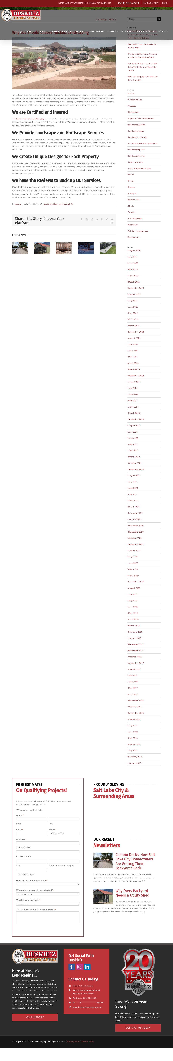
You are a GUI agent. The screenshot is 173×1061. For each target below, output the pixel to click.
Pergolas (132, 193)
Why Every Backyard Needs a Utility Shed (132, 893)
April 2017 (133, 694)
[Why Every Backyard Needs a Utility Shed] (103, 896)
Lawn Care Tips (135, 162)
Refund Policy (88, 1042)
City (18, 865)
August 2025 (134, 294)
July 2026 (133, 257)
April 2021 (133, 500)
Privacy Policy (73, 1042)
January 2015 (134, 763)
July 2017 (133, 675)
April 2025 (133, 319)
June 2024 (133, 350)
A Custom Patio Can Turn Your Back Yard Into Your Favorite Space (143, 66)
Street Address (23, 847)
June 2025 (133, 307)
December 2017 (136, 644)
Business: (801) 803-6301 (85, 998)
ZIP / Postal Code (25, 874)
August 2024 (134, 338)
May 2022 (133, 444)
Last (51, 823)
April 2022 (133, 450)
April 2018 (133, 619)
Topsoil (131, 212)
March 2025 (134, 325)
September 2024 (136, 332)
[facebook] (71, 967)
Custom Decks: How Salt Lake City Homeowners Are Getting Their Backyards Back (135, 861)
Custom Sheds (135, 99)
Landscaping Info (66, 204)
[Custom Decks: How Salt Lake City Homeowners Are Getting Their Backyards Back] (103, 860)
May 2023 (133, 400)
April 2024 (133, 363)
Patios (131, 181)
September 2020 (136, 544)
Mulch (131, 174)
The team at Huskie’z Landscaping (28, 119)
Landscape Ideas (51, 204)
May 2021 (133, 494)
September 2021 (136, 469)
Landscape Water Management (142, 143)
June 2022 (133, 438)
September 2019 (136, 582)
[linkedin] (87, 967)
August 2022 (134, 425)
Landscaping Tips (136, 156)
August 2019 (134, 588)
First (18, 823)
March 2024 (134, 369)
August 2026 (134, 250)
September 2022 (136, 419)
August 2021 (134, 475)
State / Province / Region (61, 865)
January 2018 (134, 638)
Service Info (134, 199)
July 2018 (133, 600)
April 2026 (133, 275)
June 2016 (133, 732)
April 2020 (133, 575)
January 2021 (134, 519)
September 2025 (136, 288)
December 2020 (136, 525)
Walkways (133, 225)
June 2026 (133, 263)
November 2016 (136, 700)
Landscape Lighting (137, 137)
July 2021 (133, 482)
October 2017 (135, 657)
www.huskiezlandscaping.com (87, 1007)
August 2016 (134, 719)
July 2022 (133, 432)
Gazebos (132, 106)
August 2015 (134, 744)
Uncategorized (135, 218)
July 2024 (133, 344)
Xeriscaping (134, 237)
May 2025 (133, 313)
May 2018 (133, 613)
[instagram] (79, 967)
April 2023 (133, 407)
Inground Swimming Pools (140, 118)
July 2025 (133, 300)
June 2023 (133, 394)
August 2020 (134, 550)
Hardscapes (133, 112)
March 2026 (134, 282)
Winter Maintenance (138, 231)
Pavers (131, 187)
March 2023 (134, 413)
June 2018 (133, 607)
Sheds (131, 206)
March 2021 (134, 507)
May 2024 (133, 357)
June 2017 (133, 682)
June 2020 (133, 563)
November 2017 (136, 650)
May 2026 (133, 269)
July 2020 (133, 557)
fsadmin (18, 204)
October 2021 (135, 463)
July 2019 (133, 594)
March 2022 (134, 457)
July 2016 (133, 725)
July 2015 (133, 750)
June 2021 (133, 488)
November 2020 (136, 532)
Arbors (131, 93)
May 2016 (133, 738)
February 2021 (135, 513)
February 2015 (135, 756)
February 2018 (135, 632)
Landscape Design (136, 125)
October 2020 (135, 538)
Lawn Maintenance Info (139, 168)
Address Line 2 (23, 856)
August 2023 (134, 382)
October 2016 (135, 707)
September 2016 (136, 713)
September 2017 (136, 663)
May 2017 (133, 688)
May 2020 (133, 569)
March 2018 (134, 625)
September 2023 (136, 375)
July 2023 (133, 388)
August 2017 (134, 669)
